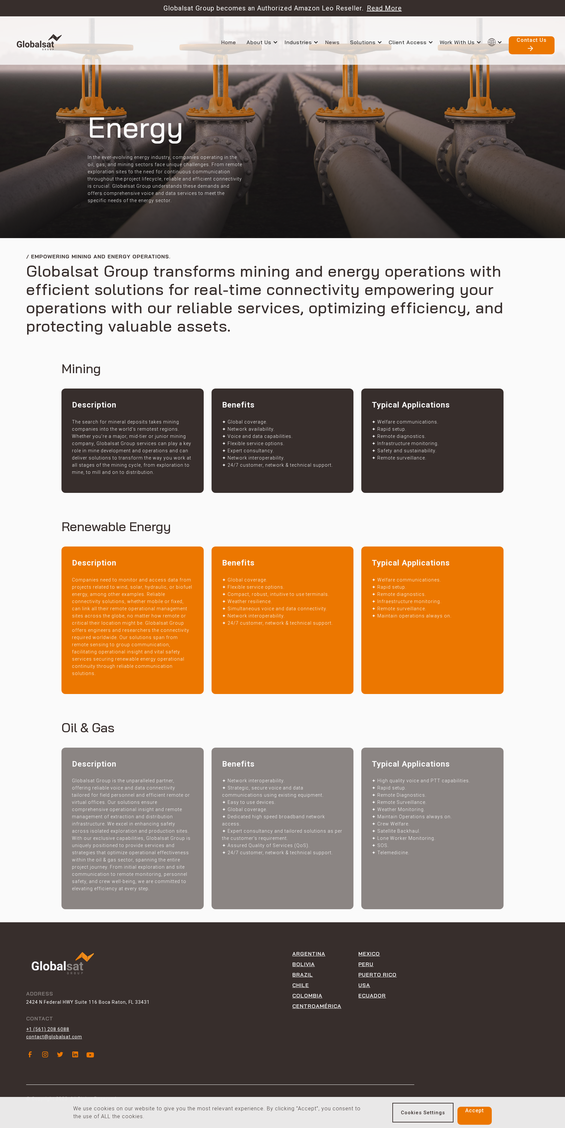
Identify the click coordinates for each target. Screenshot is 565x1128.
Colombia (307, 995)
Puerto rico (377, 974)
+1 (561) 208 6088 (47, 1029)
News (332, 42)
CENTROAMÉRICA (316, 1006)
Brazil (302, 974)
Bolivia (303, 964)
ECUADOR (372, 995)
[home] (39, 42)
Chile (300, 985)
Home (228, 42)
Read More (384, 8)
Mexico (369, 953)
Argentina (308, 953)
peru (365, 964)
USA (364, 985)
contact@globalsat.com (54, 1036)
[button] (265, 42)
